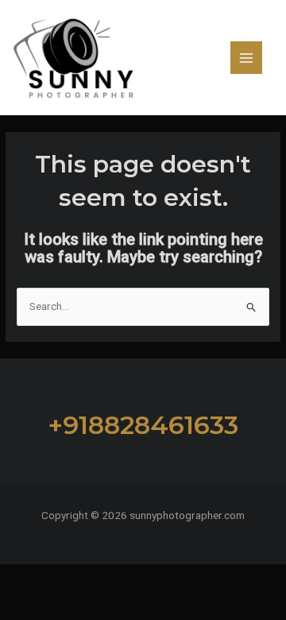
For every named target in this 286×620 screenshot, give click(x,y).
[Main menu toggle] (246, 57)
